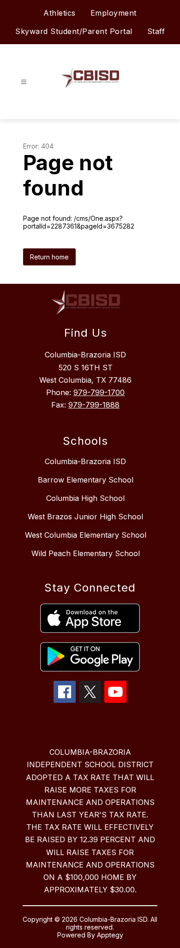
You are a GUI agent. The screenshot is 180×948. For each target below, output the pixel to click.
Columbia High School (85, 498)
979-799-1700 (99, 392)
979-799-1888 (94, 404)
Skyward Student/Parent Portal (73, 31)
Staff (156, 31)
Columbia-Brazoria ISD (85, 461)
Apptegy (110, 935)
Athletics (59, 12)
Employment (113, 12)
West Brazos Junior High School (85, 516)
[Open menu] (23, 82)
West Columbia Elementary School (85, 535)
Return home (49, 257)
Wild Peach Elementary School (85, 553)
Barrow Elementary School (85, 479)
